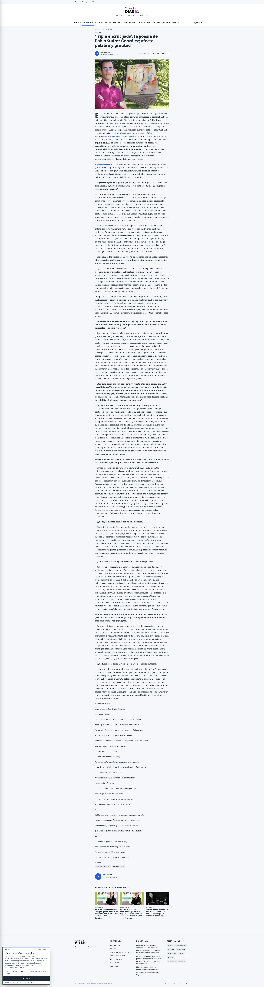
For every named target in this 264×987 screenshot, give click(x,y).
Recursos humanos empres (176, 961)
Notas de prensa (181, 945)
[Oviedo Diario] (132, 10)
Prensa (181, 953)
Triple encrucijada (118, 866)
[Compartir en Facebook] (158, 53)
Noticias (170, 945)
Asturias (98, 23)
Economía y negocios (113, 23)
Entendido (26, 978)
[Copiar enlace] (167, 53)
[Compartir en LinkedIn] (163, 53)
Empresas (176, 23)
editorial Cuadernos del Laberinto (121, 136)
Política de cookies (183, 984)
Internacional (145, 23)
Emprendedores (130, 23)
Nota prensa (181, 949)
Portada (77, 23)
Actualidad (88, 23)
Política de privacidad (169, 984)
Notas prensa (172, 953)
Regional (166, 23)
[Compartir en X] (154, 53)
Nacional (156, 23)
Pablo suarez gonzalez (103, 866)
